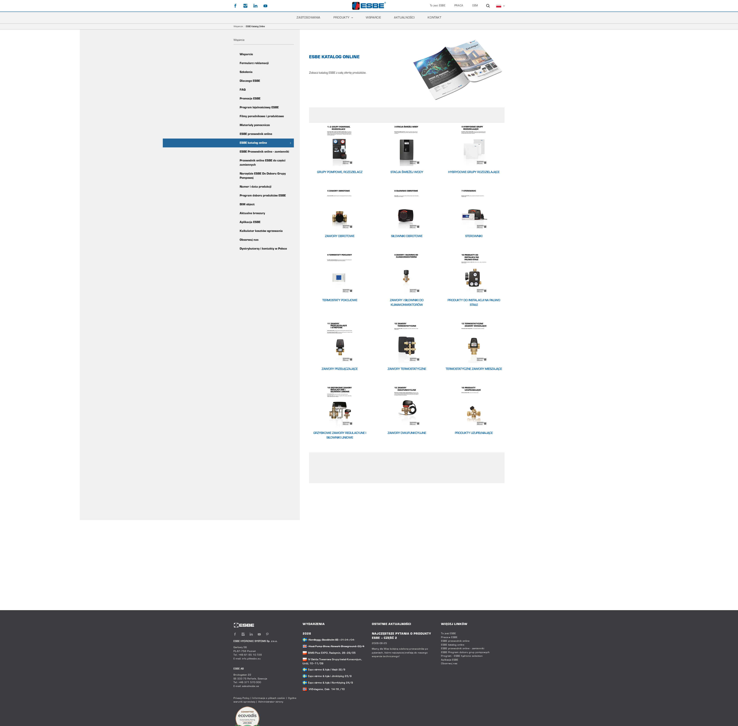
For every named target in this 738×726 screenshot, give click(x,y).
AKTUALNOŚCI (404, 17)
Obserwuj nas (249, 240)
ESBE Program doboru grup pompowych (465, 652)
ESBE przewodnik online (256, 134)
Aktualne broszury (252, 213)
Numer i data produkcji (255, 186)
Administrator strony (270, 702)
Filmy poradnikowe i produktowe (262, 116)
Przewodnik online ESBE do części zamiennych (262, 162)
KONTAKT (434, 17)
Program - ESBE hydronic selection (462, 656)
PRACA (458, 6)
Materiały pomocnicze (255, 125)
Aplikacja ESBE (250, 222)
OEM (475, 6)
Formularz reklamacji (254, 63)
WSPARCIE (373, 17)
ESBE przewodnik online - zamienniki (462, 648)
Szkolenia (246, 72)
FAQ (243, 90)
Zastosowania (308, 17)
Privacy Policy (241, 698)
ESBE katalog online (253, 143)
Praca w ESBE (449, 637)
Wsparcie (238, 27)
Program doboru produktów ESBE (263, 195)
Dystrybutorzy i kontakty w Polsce (263, 248)
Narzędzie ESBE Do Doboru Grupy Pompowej (263, 175)
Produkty (341, 17)
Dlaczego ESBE (250, 81)
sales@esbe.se (250, 686)
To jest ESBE (437, 6)
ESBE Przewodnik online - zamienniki (264, 151)
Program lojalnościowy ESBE (259, 107)
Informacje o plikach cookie (268, 698)
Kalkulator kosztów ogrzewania (261, 231)
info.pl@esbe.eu (251, 659)
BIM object (247, 204)
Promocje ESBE (250, 98)
